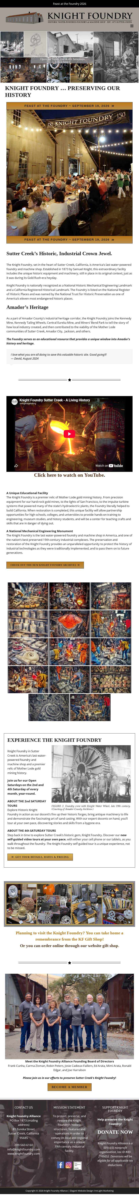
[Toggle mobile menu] (132, 26)
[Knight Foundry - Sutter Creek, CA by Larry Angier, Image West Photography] (28, 596)
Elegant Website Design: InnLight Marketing (92, 1190)
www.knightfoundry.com (23, 1154)
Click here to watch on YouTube (69, 475)
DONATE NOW (115, 1132)
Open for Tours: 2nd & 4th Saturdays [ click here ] (62, 60)
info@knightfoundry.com (23, 1149)
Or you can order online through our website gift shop (69, 945)
